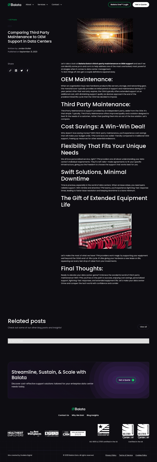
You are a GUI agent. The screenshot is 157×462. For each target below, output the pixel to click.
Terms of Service (126, 455)
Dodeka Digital (26, 455)
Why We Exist (78, 415)
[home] (14, 4)
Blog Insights (93, 415)
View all (143, 326)
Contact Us (63, 415)
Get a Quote (141, 4)
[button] (30, 4)
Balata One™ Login (119, 4)
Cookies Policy (141, 455)
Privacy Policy (111, 455)
